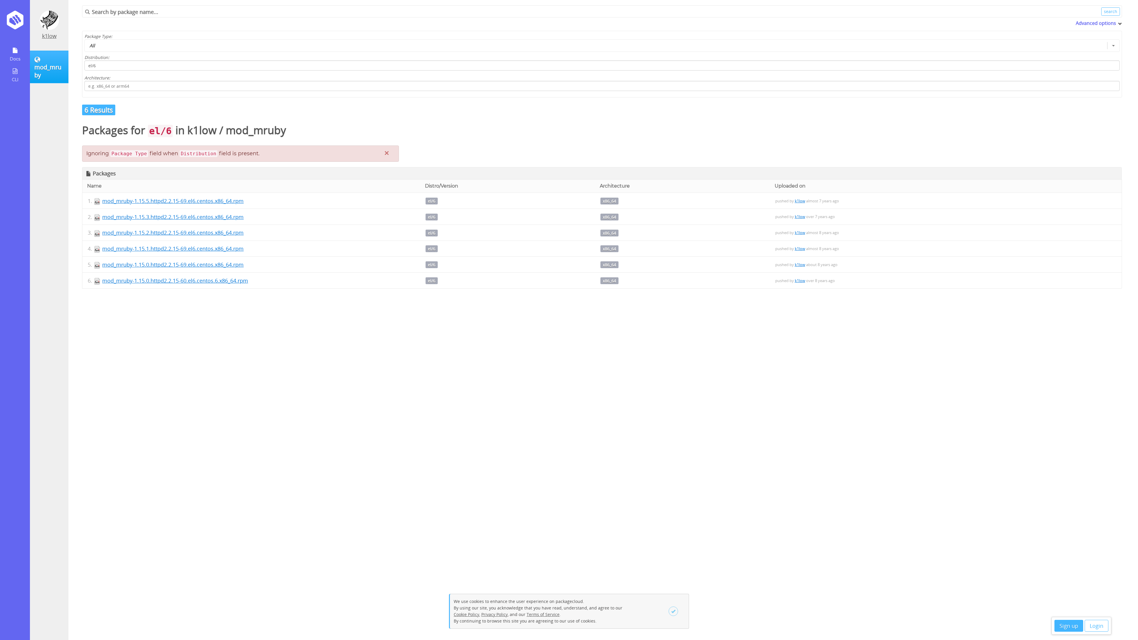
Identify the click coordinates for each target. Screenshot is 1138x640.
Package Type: (98, 36)
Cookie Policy (466, 614)
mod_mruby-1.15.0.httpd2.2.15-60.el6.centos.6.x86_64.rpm (175, 280)
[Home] (15, 22)
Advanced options (1096, 23)
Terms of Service (543, 614)
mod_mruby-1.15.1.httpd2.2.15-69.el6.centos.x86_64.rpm (173, 248)
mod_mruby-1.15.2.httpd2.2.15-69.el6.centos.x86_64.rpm (173, 232)
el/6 (431, 201)
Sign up (1068, 625)
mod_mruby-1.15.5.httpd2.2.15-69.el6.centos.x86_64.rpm (173, 200)
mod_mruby (256, 130)
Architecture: (97, 78)
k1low (49, 35)
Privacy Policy (494, 614)
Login (1096, 625)
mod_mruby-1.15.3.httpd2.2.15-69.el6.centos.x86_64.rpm (173, 216)
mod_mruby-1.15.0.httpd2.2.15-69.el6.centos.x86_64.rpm (173, 264)
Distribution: (96, 57)
